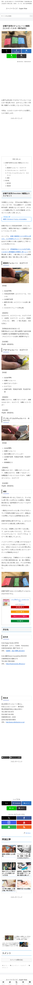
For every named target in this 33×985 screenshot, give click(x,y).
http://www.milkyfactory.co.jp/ (15, 722)
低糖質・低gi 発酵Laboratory (15, 651)
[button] (31, 16)
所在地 (7, 180)
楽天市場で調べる (20, 607)
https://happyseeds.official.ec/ (15, 664)
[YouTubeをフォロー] (24, 822)
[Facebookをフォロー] (24, 818)
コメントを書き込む (16, 960)
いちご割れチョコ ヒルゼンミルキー (20, 600)
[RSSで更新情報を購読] (24, 827)
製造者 (9, 186)
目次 (14, 159)
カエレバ (23, 604)
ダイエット (6, 757)
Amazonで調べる (20, 611)
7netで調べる (20, 620)
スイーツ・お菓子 (16, 757)
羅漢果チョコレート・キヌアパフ (16, 167)
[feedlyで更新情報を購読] (8, 827)
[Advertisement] (16, 80)
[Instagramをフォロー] (8, 822)
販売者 (9, 183)
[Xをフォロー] (8, 818)
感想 (8, 178)
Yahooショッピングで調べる (19, 616)
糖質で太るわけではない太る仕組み (15, 219)
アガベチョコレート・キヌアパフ (16, 170)
